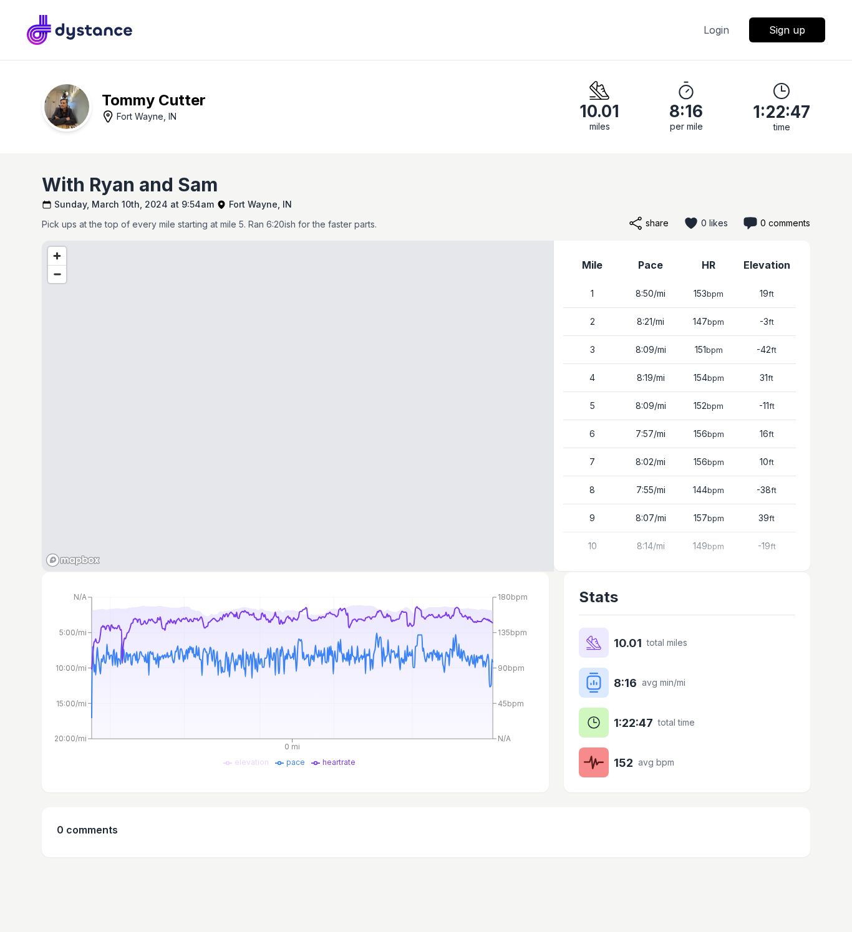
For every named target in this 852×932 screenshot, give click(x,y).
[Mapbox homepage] (73, 560)
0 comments (785, 223)
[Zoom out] (57, 274)
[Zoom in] (57, 256)
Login (716, 30)
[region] (298, 406)
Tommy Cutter (154, 100)
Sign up (787, 30)
